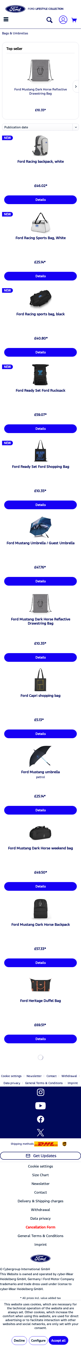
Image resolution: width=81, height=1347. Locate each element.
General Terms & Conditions (44, 1083)
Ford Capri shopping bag (40, 695)
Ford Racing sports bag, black (40, 314)
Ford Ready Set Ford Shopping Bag (40, 467)
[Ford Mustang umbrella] (40, 756)
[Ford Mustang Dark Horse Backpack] (40, 909)
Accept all (58, 1340)
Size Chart (40, 1175)
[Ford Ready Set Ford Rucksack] (40, 374)
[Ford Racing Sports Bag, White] (40, 222)
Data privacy (12, 1083)
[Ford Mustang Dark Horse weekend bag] (40, 832)
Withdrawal (69, 1076)
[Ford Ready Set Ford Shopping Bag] (40, 451)
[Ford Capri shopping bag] (40, 680)
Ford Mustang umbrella (40, 772)
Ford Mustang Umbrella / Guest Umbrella (41, 543)
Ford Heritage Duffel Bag (40, 1001)
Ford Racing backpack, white (40, 161)
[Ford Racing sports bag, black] (40, 298)
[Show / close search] (48, 20)
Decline (19, 1340)
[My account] (61, 20)
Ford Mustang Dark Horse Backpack (40, 924)
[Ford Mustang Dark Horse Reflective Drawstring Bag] (40, 70)
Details (41, 200)
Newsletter (34, 1076)
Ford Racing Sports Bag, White (41, 238)
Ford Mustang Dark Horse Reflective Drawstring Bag (40, 91)
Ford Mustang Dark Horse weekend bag (40, 848)
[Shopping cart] (74, 20)
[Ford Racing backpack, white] (40, 146)
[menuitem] (6, 19)
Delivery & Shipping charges (40, 1201)
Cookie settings (11, 1076)
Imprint (73, 1083)
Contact (51, 1076)
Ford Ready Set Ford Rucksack (40, 390)
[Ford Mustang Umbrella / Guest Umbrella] (40, 527)
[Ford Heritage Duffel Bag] (40, 985)
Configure (38, 1340)
